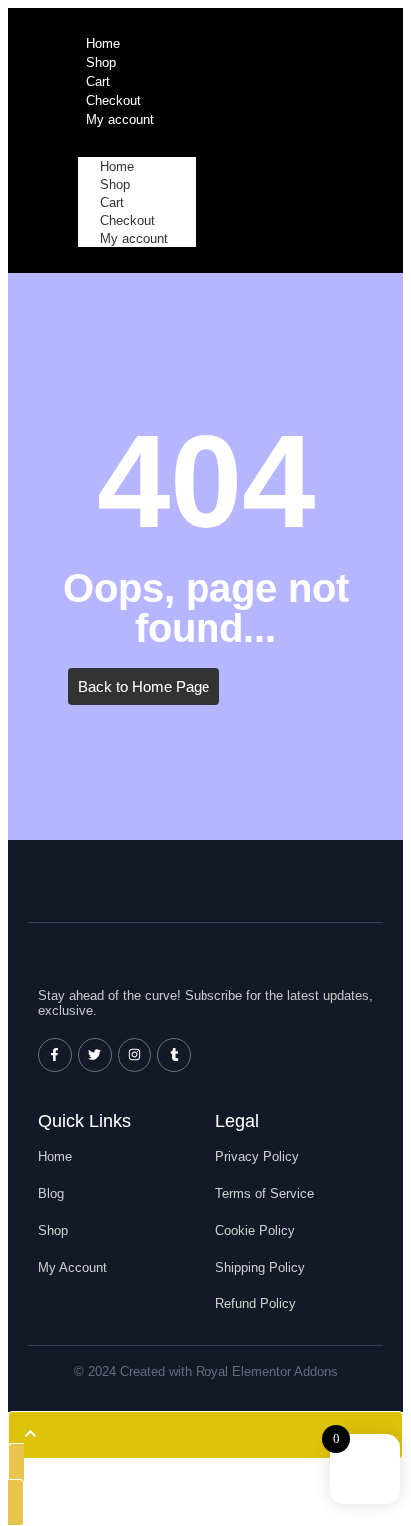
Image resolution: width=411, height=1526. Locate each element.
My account (134, 238)
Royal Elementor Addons (267, 1371)
